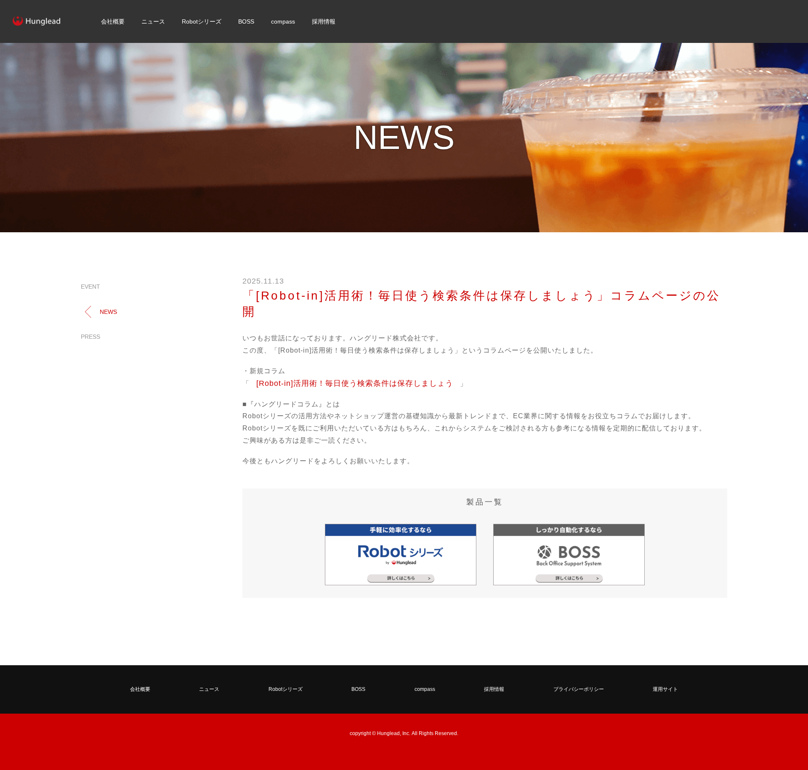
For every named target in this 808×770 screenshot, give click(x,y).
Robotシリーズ (201, 21)
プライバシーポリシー (578, 689)
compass (283, 21)
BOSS (246, 21)
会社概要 (113, 21)
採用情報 (323, 21)
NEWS (108, 311)
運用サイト (665, 689)
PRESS (90, 336)
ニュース (153, 21)
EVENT (90, 286)
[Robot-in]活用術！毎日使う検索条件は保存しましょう (354, 383)
